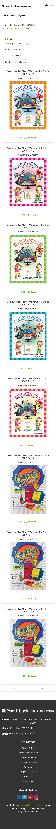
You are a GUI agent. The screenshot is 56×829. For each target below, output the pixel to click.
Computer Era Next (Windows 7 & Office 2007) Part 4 (28, 303)
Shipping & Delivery (28, 771)
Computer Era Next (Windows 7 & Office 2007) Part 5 (28, 380)
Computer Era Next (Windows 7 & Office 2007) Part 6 (28, 456)
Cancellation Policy (28, 757)
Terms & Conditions (28, 762)
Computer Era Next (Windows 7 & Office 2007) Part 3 (28, 226)
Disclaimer (28, 767)
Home (4, 25)
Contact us (28, 781)
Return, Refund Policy (28, 752)
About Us (28, 776)
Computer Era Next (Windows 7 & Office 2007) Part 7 (28, 533)
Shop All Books (17, 25)
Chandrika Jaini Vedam (28, 78)
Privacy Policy (28, 748)
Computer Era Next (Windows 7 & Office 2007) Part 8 (28, 610)
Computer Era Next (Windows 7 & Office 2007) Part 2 (28, 149)
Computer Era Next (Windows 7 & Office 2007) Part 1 (28, 72)
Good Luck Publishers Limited (33, 805)
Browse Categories (16, 15)
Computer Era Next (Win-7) (17, 28)
